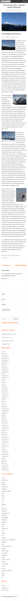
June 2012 (4, 444)
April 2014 (4, 418)
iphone (4, 522)
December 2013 (5, 425)
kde (3, 526)
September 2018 (5, 362)
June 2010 (4, 447)
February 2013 (5, 434)
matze (3, 37)
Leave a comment (14, 37)
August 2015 (4, 398)
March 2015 (4, 405)
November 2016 (5, 375)
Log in (3, 585)
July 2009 (4, 458)
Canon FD (5, 487)
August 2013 (4, 430)
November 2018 (5, 358)
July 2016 (4, 379)
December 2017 (5, 368)
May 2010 (4, 449)
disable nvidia (6, 491)
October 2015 (5, 394)
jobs (3, 524)
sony (3, 557)
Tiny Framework (8, 596)
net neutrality (7, 546)
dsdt (3, 498)
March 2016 (4, 386)
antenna (4, 480)
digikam (4, 489)
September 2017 (5, 372)
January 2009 (4, 466)
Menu (25, 1)
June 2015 (4, 399)
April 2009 (4, 461)
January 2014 (4, 423)
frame (4, 504)
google (4, 511)
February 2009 (5, 465)
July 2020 (4, 351)
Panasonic (5, 551)
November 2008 (5, 470)
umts (3, 568)
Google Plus (16, 255)
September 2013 (5, 429)
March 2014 (4, 420)
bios (3, 482)
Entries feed (4, 587)
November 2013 (5, 427)
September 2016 (5, 377)
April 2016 (4, 384)
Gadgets (4, 509)
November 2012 (5, 439)
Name (4, 294)
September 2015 (5, 396)
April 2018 (4, 365)
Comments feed (5, 588)
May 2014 (4, 417)
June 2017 (4, 374)
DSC (3, 495)
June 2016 (4, 380)
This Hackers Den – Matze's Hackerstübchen (14, 6)
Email (3, 299)
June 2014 (4, 415)
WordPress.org (5, 590)
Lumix (3, 537)
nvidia (4, 548)
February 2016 (5, 387)
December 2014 (5, 408)
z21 (3, 577)
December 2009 (5, 454)
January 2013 (4, 435)
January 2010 (4, 453)
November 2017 (5, 370)
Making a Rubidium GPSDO (8, 340)
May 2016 (4, 382)
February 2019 (5, 355)
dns (3, 493)
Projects (4, 555)
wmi (3, 575)
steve (3, 562)
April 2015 (4, 403)
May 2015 (4, 401)
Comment (4, 278)
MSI (3, 544)
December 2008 (5, 468)
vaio (3, 573)
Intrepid (4, 520)
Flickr (8, 241)
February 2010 (5, 451)
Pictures (4, 553)
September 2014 (5, 411)
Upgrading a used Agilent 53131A (9, 334)
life (3, 531)
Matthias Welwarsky (8, 540)
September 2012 (5, 442)
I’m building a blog (6, 344)
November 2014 (5, 410)
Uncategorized (5, 257)
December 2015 (5, 391)
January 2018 (4, 367)
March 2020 (4, 353)
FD (2, 502)
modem (4, 542)
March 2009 (4, 463)
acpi (3, 478)
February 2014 (5, 422)
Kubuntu (5, 529)
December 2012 (5, 437)
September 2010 (5, 446)
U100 (3, 566)
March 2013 (4, 432)
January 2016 (4, 389)
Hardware (5, 518)
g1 (2, 506)
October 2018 (5, 360)
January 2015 (4, 406)
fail (3, 500)
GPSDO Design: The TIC (7, 337)
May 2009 (4, 459)
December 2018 (5, 356)
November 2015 (5, 393)
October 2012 (5, 441)
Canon (4, 484)
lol (3, 535)
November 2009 (5, 456)
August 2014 (4, 413)
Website (4, 304)
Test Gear (5, 564)
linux (3, 533)
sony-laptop (6, 560)
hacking (4, 515)
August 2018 (4, 363)
